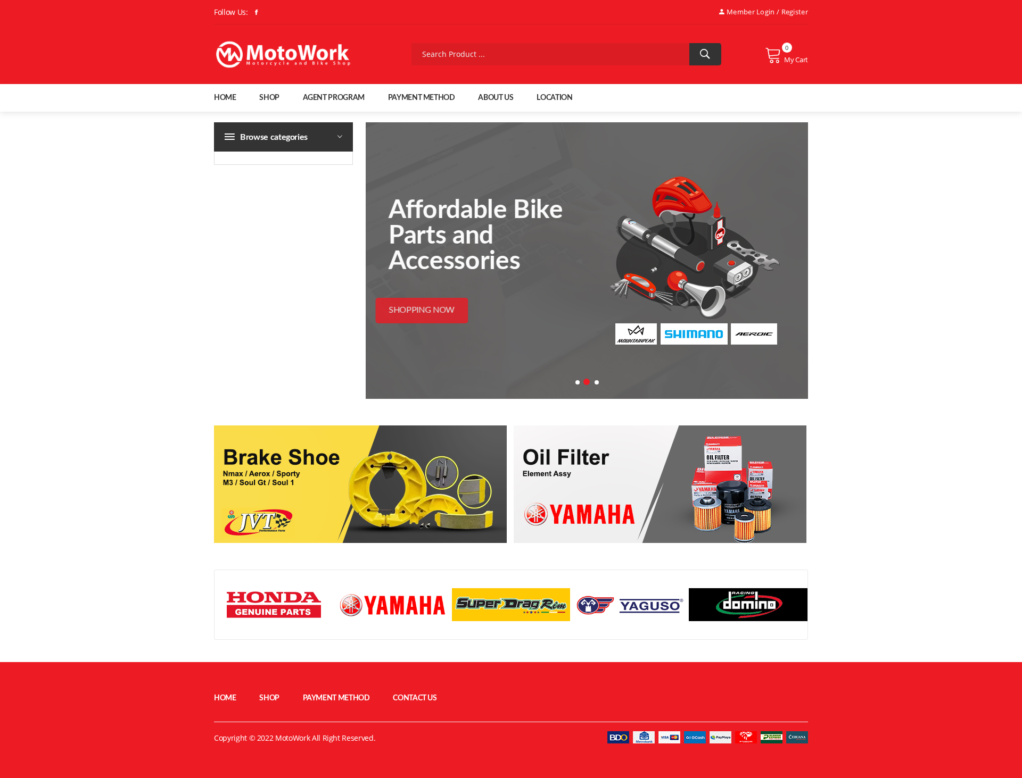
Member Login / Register (767, 11)
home (225, 98)
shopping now (439, 310)
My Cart (796, 59)
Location (554, 98)
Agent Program (334, 98)
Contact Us (415, 698)
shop (269, 98)
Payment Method (421, 98)
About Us (495, 98)
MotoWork (292, 738)
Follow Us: (231, 12)
